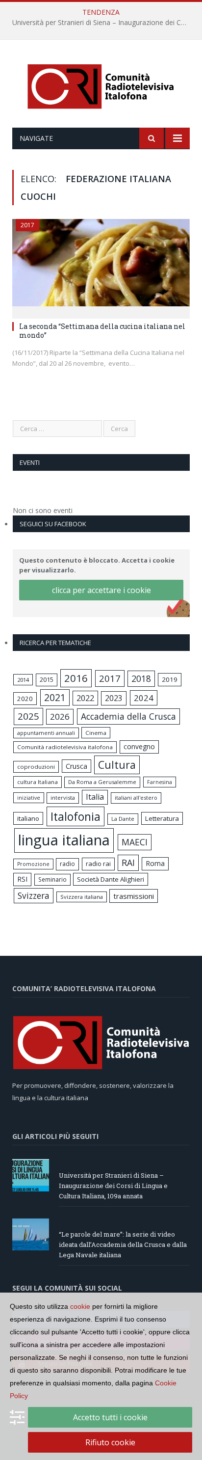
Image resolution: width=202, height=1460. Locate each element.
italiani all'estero (136, 797)
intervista (62, 797)
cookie (80, 1306)
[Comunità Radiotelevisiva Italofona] (101, 85)
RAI (128, 862)
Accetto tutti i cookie (110, 1417)
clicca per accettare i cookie (101, 590)
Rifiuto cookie (110, 1442)
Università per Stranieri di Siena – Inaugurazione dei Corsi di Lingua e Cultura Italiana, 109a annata (103, 22)
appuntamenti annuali (46, 732)
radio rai (98, 863)
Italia (95, 796)
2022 (85, 698)
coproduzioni (36, 766)
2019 (169, 679)
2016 (76, 678)
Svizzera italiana (81, 896)
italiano (28, 818)
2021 (55, 697)
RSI (22, 879)
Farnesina (159, 782)
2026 (60, 716)
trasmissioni (133, 896)
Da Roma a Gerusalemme (102, 781)
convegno (139, 746)
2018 (141, 678)
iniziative (28, 797)
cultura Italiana (37, 781)
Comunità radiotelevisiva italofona (65, 747)
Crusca (76, 766)
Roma (155, 863)
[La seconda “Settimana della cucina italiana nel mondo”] (101, 266)
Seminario (52, 879)
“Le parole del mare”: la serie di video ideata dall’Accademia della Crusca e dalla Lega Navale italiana (123, 1244)
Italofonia (75, 816)
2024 (143, 697)
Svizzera (34, 895)
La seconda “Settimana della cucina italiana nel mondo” (102, 331)
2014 (23, 679)
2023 (114, 698)
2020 (25, 698)
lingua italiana (64, 840)
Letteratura (162, 818)
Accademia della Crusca (128, 716)
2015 (46, 679)
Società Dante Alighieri (110, 879)
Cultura (117, 764)
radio (67, 864)
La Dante (122, 818)
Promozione (33, 864)
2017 (27, 225)
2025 (28, 716)
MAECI (135, 842)
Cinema (95, 732)
